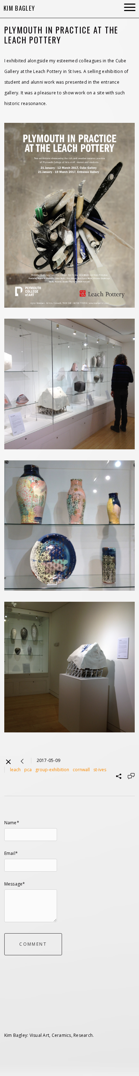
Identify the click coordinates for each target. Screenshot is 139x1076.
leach (15, 770)
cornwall (81, 770)
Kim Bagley (19, 8)
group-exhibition (52, 770)
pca (28, 770)
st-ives (99, 770)
